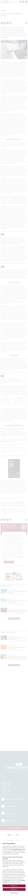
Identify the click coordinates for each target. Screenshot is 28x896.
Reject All (14, 889)
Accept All (14, 885)
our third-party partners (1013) (18, 849)
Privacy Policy (7, 880)
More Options (14, 893)
